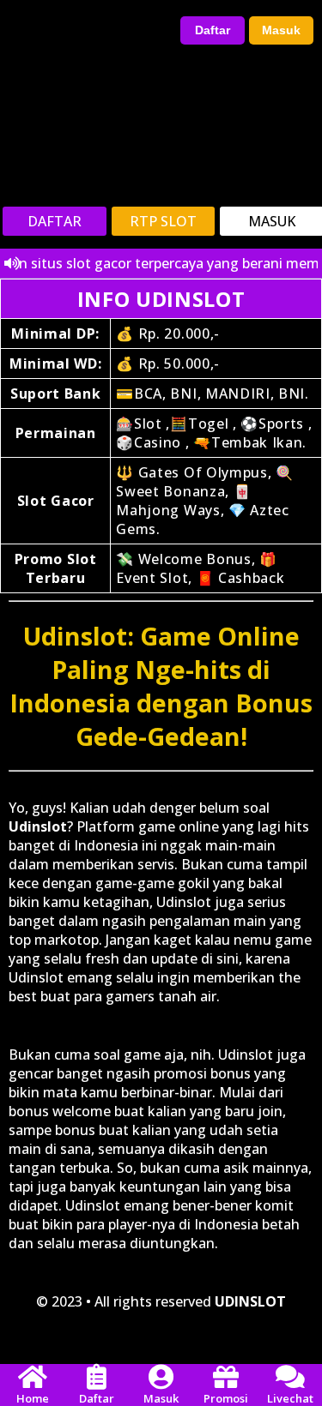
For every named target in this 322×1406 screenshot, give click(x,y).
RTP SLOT (163, 221)
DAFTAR (54, 221)
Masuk (281, 30)
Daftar (212, 30)
